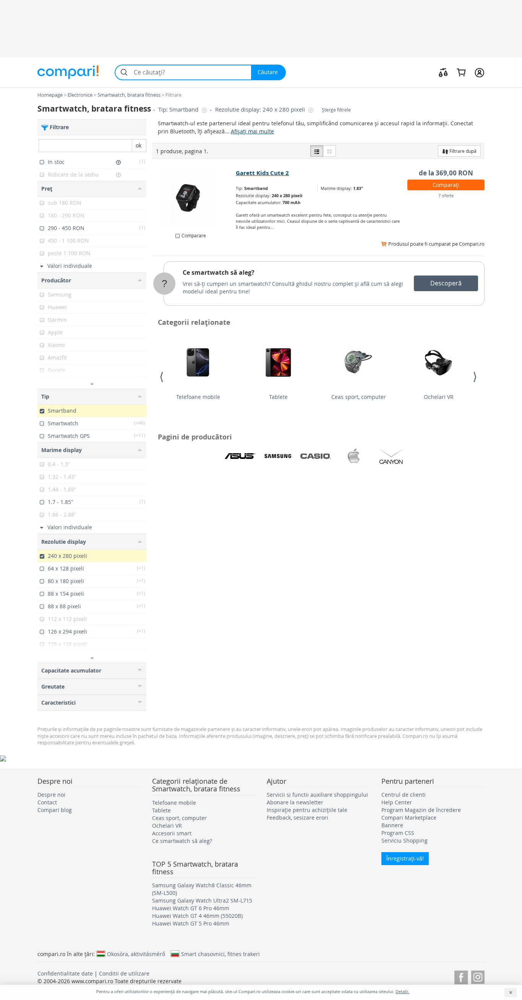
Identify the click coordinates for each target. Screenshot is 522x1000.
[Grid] (329, 151)
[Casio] (315, 456)
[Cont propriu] (479, 72)
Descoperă (446, 283)
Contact (47, 802)
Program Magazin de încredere (421, 810)
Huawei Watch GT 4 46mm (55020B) (197, 915)
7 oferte (446, 195)
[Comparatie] (443, 72)
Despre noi (51, 794)
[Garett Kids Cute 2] (194, 197)
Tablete (278, 396)
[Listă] (316, 151)
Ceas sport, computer (358, 396)
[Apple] (353, 456)
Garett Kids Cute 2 (262, 173)
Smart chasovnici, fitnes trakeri (220, 953)
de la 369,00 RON (446, 173)
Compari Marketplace (408, 817)
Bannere (392, 825)
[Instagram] (478, 976)
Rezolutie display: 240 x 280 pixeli (260, 109)
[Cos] (461, 72)
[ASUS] (240, 456)
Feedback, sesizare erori (297, 817)
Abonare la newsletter (295, 802)
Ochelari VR (439, 396)
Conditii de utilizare (124, 973)
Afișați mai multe (252, 131)
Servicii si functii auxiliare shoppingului (317, 794)
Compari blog (54, 810)
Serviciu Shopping (404, 840)
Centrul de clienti (403, 794)
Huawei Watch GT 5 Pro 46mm (190, 923)
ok (138, 145)
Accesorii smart (171, 833)
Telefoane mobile (198, 396)
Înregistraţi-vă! (405, 858)
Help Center (396, 802)
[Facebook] (461, 976)
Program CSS (397, 832)
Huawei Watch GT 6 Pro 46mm (190, 908)
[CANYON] (391, 456)
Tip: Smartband (179, 109)
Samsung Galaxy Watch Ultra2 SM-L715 (202, 900)
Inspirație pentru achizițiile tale (307, 810)
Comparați (446, 184)
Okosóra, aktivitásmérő (136, 953)
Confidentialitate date (65, 973)
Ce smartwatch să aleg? (219, 272)
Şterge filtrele (336, 110)
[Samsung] (278, 456)
